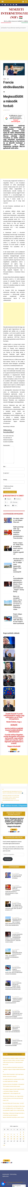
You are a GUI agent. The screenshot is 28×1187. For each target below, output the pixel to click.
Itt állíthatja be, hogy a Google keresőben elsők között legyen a (15, 118)
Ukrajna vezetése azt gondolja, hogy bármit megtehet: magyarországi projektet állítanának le (14, 1069)
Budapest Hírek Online (15, 1054)
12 (11, 1136)
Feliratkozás (8, 859)
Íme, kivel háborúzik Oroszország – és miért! (13, 1103)
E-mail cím (6, 473)
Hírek (4, 78)
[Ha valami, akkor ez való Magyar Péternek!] (8, 875)
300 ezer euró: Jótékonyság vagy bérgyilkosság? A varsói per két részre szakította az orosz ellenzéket (14, 1015)
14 (17, 1136)
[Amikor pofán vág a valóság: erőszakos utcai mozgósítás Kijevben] (8, 1041)
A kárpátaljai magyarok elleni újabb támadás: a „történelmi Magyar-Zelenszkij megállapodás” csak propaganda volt (13, 1091)
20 (14, 1139)
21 (17, 1139)
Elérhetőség (13, 1174)
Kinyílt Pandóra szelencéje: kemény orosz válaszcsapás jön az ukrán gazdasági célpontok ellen (13, 986)
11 (8, 1136)
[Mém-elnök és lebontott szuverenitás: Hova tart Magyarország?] (8, 1027)
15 (20, 1136)
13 (14, 1136)
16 (23, 1136)
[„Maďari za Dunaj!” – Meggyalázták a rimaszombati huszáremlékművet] (8, 998)
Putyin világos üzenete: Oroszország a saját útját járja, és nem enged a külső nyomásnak (13, 971)
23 (23, 1139)
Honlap (5, 479)
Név (4, 466)
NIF (13, 873)
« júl (4, 1145)
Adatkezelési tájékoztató (5, 1175)
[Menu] (2, 1)
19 (11, 1139)
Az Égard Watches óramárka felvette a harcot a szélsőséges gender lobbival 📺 (12, 792)
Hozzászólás (6, 445)
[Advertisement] (14, 46)
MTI (8, 78)
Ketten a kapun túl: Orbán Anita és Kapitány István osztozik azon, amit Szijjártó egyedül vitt (13, 907)
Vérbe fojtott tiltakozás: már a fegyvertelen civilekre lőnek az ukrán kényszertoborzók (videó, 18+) (13, 1098)
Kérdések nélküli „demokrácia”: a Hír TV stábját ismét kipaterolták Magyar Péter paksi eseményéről (13, 922)
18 (8, 1139)
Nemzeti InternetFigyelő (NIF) (15, 1182)
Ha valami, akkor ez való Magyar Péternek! (17, 876)
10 (4, 1136)
